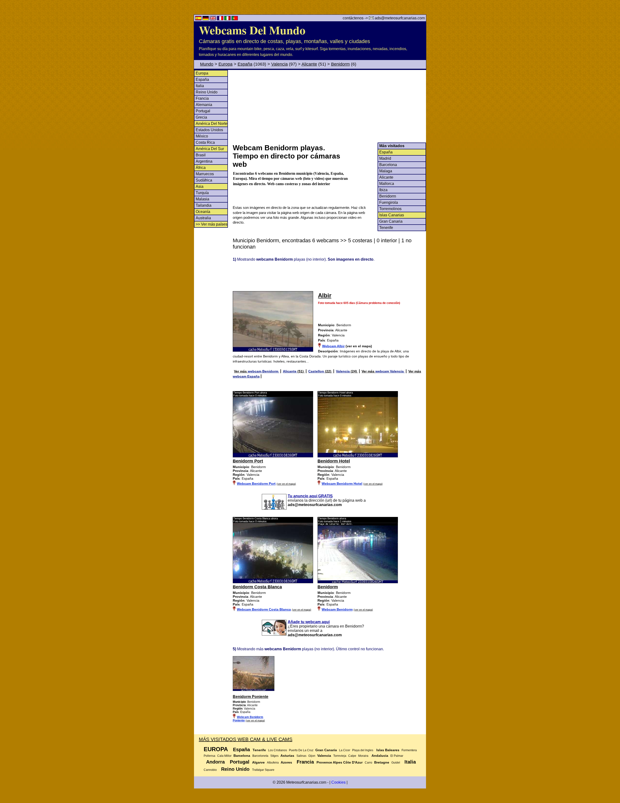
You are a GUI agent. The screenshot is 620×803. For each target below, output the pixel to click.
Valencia (279, 64)
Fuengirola (388, 202)
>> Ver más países (211, 224)
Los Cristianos (277, 750)
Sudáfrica (204, 180)
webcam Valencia (390, 371)
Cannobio (210, 770)
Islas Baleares (387, 750)
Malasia (202, 199)
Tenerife (386, 228)
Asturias (287, 756)
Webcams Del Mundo (252, 29)
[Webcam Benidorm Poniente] (253, 690)
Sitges (274, 756)
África (201, 168)
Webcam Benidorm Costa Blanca (264, 609)
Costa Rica (205, 142)
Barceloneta (260, 756)
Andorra (215, 762)
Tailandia (203, 205)
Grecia (201, 117)
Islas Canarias (391, 215)
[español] (198, 19)
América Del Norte (211, 123)
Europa (225, 64)
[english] (213, 19)
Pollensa (209, 756)
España (245, 64)
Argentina (204, 161)
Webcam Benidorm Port (256, 483)
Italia (200, 86)
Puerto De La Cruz (301, 750)
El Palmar (396, 756)
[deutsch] (206, 19)
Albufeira (273, 762)
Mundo (206, 64)
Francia (202, 98)
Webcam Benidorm (337, 609)
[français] (220, 19)
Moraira (363, 756)
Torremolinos (390, 209)
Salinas (301, 756)
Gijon (311, 756)
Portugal (203, 111)
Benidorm (340, 64)
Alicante (309, 64)
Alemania (204, 105)
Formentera (409, 750)
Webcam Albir (333, 346)
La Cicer (344, 750)
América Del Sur (210, 149)
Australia (203, 218)
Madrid (385, 158)
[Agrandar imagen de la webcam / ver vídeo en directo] (273, 456)
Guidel (395, 762)
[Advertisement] (329, 106)
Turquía (202, 193)
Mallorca (386, 184)
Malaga (385, 171)
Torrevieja (339, 756)
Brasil (201, 155)
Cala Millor (224, 756)
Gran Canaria (391, 221)
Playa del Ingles (362, 750)
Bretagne (381, 762)
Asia (199, 186)
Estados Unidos (209, 130)
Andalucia (380, 756)
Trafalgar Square (263, 770)
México (202, 136)
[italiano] (228, 19)
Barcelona (388, 165)
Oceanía (203, 212)
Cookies (338, 782)
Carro (368, 762)
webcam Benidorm (263, 371)
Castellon (316, 371)
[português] (235, 19)
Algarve (258, 762)
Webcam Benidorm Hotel (342, 483)
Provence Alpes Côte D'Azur (340, 762)
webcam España (246, 376)
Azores (286, 762)
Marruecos (205, 174)
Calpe (352, 756)
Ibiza (383, 190)
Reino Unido (206, 92)
